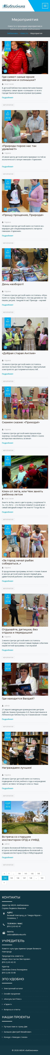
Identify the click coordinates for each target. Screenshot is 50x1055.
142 (32, 873)
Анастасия (9, 84)
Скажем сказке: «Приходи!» (21, 422)
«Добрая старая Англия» (19, 353)
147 (24, 878)
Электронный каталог (13, 988)
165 (42, 878)
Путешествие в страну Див (15, 1026)
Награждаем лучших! (17, 767)
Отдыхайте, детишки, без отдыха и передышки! (20, 631)
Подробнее (7, 97)
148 (30, 878)
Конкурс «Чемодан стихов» (15, 1037)
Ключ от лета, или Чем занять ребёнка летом (22, 493)
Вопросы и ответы (12, 1009)
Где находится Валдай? (18, 698)
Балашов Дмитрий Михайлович (17, 1032)
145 (11, 878)
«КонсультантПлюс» (13, 999)
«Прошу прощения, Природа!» (23, 215)
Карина (7, 153)
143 (38, 873)
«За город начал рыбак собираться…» (18, 562)
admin (7, 705)
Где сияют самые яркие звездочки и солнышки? (19, 78)
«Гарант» (8, 1004)
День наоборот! (13, 284)
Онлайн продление (12, 993)
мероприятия (8, 105)
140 (19, 873)
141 (25, 873)
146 (18, 878)
